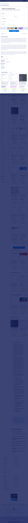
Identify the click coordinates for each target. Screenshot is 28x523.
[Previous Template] (8, 31)
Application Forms (7, 3)
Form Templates (2, 3)
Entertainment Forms (21, 86)
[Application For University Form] (5, 78)
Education (2, 65)
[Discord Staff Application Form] (23, 78)
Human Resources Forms (13, 86)
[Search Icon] (27, 4)
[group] (5, 83)
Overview (2, 33)
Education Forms (3, 86)
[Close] (26, 1)
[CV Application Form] (14, 78)
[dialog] (14, 261)
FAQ (5, 33)
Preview (5, 90)
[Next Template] (20, 31)
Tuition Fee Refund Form (4, 5)
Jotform (3, 68)
